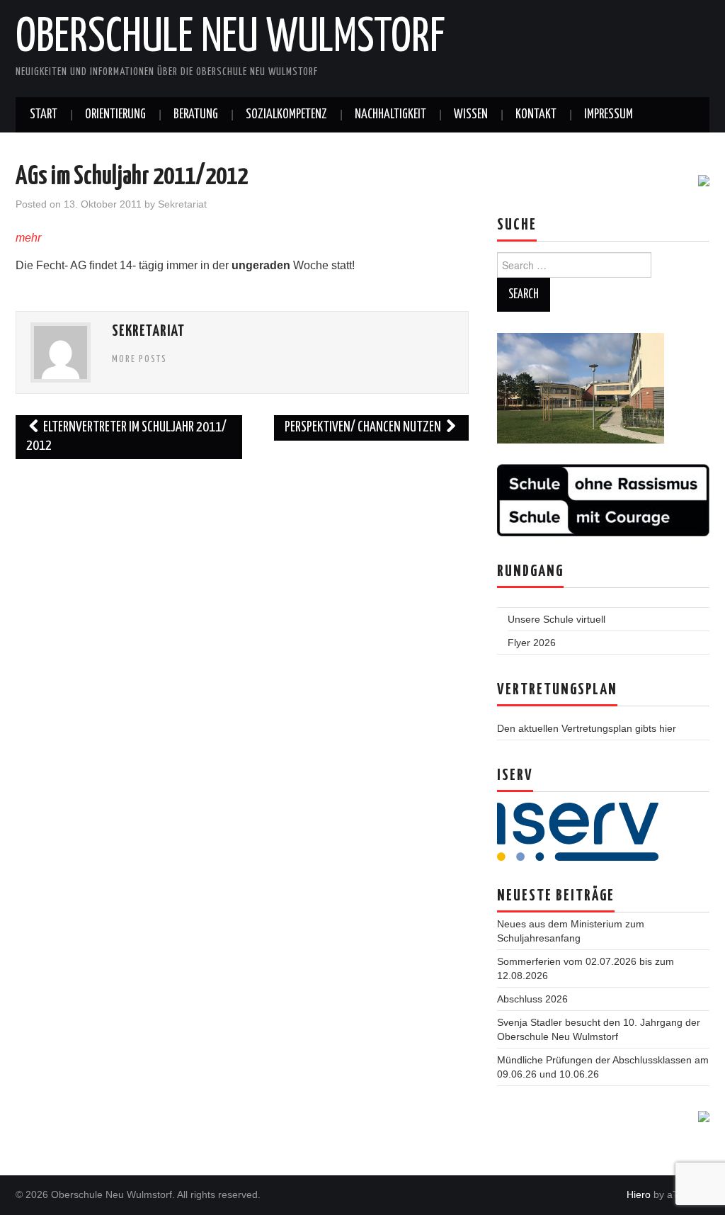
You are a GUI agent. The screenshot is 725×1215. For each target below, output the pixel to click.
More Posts (139, 359)
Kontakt (535, 114)
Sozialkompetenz (286, 114)
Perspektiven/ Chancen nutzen (364, 427)
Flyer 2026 (532, 642)
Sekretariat (182, 204)
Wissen (471, 114)
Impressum (608, 114)
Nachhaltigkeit (390, 114)
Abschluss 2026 (532, 999)
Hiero (639, 1194)
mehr (28, 238)
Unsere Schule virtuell (556, 619)
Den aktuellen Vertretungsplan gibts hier (586, 728)
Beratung (195, 114)
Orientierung (115, 114)
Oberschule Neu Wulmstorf (230, 38)
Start (43, 114)
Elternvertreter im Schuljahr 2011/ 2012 (126, 437)
